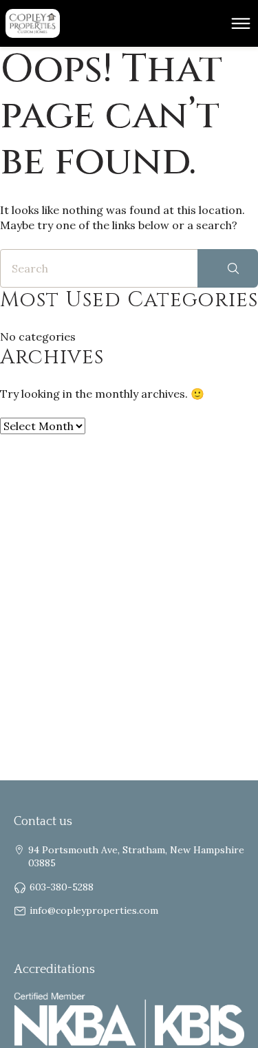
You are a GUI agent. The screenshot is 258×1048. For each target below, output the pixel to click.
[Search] (227, 268)
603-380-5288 (62, 887)
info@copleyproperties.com (94, 910)
